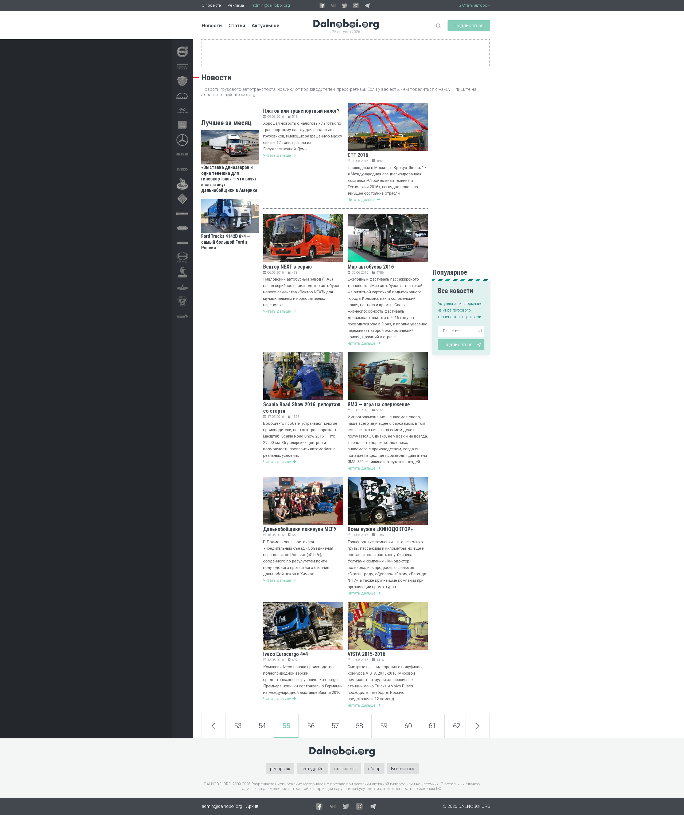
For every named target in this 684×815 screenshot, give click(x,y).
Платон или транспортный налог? (301, 111)
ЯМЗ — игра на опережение (379, 404)
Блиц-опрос (403, 768)
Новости (212, 25)
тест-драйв (312, 768)
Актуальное (265, 25)
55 (286, 726)
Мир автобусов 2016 (371, 266)
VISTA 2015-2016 (366, 654)
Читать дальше (277, 155)
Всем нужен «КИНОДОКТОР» (380, 529)
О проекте (211, 5)
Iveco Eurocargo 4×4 (285, 654)
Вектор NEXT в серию (287, 266)
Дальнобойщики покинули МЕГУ (300, 529)
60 (408, 726)
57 (335, 726)
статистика (345, 768)
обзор (374, 768)
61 (432, 726)
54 (262, 726)
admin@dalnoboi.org (271, 5)
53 (238, 726)
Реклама (236, 5)
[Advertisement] (230, 336)
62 (456, 726)
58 (359, 726)
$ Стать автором (474, 5)
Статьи (236, 25)
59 (383, 726)
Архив (252, 806)
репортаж (280, 768)
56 (310, 726)
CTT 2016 (358, 155)
